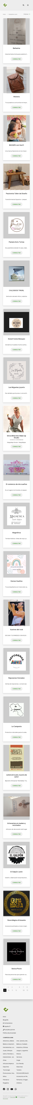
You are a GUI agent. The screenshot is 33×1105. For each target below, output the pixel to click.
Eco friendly (20, 1063)
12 (16, 990)
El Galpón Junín (16, 872)
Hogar (18, 1060)
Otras (4, 1060)
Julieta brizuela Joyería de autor (16, 776)
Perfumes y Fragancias (23, 1080)
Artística (19, 1083)
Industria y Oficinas (22, 1047)
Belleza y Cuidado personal (24, 1044)
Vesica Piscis (16, 968)
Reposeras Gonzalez (16, 678)
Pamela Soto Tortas (16, 242)
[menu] (28, 5)
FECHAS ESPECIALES (22, 1073)
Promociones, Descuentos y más (13, 1073)
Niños (4, 1076)
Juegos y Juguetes (22, 1050)
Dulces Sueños (16, 581)
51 (27, 990)
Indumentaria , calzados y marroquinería (15, 1057)
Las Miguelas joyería (17, 387)
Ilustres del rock (16, 629)
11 (12, 990)
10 (8, 990)
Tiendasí (12, 1097)
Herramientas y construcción (12, 1047)
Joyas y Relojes (7, 1050)
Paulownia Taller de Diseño (16, 193)
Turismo (18, 1070)
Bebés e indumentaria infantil (12, 1044)
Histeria (16, 97)
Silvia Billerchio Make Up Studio (16, 437)
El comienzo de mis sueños (16, 484)
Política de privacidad (9, 1033)
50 (24, 990)
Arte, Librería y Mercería (23, 1041)
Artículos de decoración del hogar (16, 829)
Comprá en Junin (13, 14)
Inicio (4, 14)
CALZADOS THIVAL (16, 290)
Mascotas (19, 1067)
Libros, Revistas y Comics (10, 1054)
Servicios (19, 1057)
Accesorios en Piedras (23, 1076)
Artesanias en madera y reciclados (16, 824)
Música (18, 1054)
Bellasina (16, 48)
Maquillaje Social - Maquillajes (16, 442)
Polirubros (6, 1080)
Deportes (6, 1067)
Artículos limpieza (8, 1063)
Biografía (5, 1020)
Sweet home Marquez (16, 339)
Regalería (6, 1083)
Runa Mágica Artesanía (17, 920)
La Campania (17, 726)
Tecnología (6, 1070)
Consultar (17, 59)
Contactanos (8, 1023)
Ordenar (26, 14)
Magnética (16, 532)
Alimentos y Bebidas (9, 1041)
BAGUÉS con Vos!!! (16, 145)
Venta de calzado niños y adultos (16, 296)
